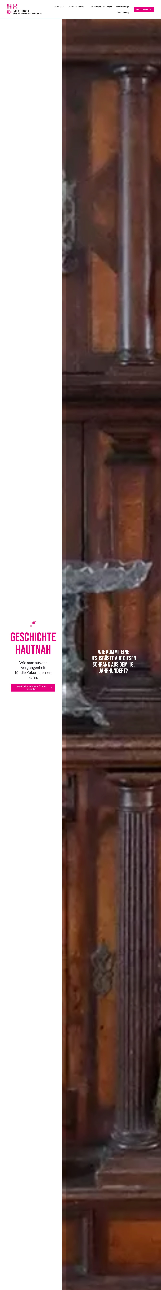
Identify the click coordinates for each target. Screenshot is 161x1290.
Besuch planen (142, 9)
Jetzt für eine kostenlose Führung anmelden (31, 687)
